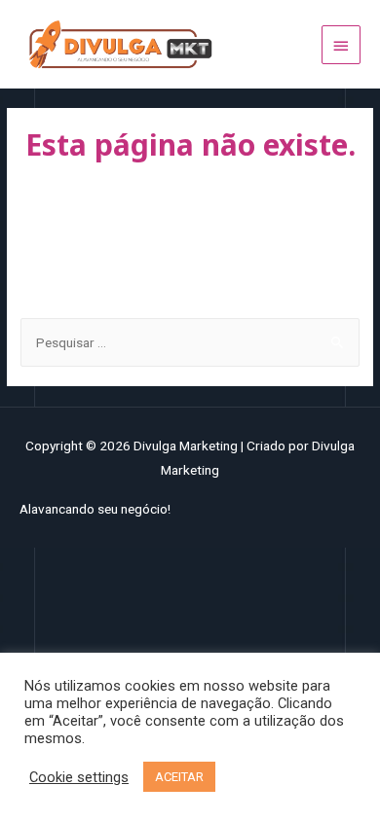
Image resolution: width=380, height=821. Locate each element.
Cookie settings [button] (79, 777)
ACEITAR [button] (179, 776)
